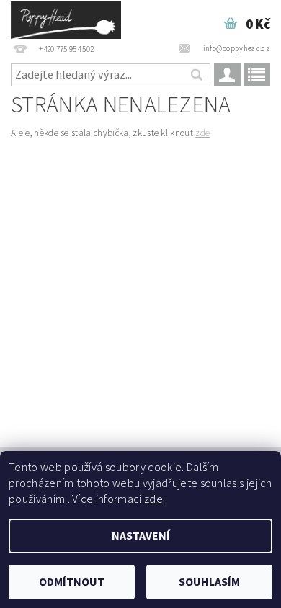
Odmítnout (71, 582)
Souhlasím (209, 582)
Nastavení (141, 536)
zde (202, 133)
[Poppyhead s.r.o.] (66, 18)
